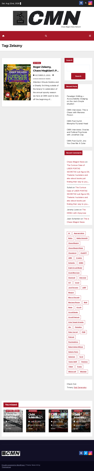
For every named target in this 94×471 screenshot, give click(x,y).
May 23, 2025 (81, 421)
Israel (77, 283)
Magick (71, 292)
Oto (69, 327)
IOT (69, 283)
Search (69, 60)
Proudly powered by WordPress (13, 465)
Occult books (73, 312)
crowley (79, 258)
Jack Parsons (73, 287)
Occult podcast (73, 317)
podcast (71, 337)
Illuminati (71, 278)
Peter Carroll (73, 332)
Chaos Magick (73, 243)
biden (70, 238)
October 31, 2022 (43, 75)
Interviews (33, 411)
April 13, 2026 (13, 421)
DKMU (81, 263)
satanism (71, 357)
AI (69, 233)
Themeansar (6, 467)
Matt (85, 302)
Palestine (78, 327)
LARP (84, 287)
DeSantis (71, 263)
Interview (82, 278)
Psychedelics (73, 342)
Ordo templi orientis (76, 322)
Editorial (37, 63)
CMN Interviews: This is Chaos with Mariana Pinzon (77, 112)
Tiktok (70, 367)
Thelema (84, 362)
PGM (83, 332)
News (70, 307)
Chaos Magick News (76, 162)
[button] (46, 36)
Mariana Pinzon (74, 302)
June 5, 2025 (58, 421)
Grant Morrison (74, 273)
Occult (78, 307)
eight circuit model (75, 268)
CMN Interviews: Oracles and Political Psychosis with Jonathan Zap (78, 132)
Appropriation (79, 233)
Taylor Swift (72, 362)
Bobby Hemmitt (82, 238)
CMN (70, 258)
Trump (79, 367)
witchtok (83, 372)
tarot (81, 357)
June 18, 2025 (35, 421)
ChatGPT (83, 253)
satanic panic (73, 352)
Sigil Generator (80, 387)
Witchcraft (72, 372)
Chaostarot (72, 253)
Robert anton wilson (75, 347)
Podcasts (55, 411)
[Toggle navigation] (90, 36)
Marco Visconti (73, 297)
